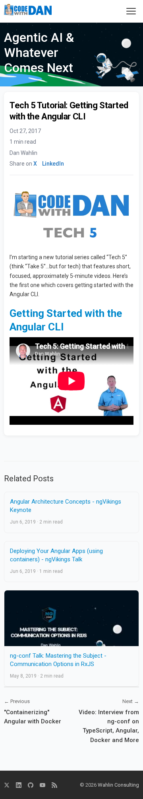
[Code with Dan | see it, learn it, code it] (28, 11)
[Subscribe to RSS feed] (54, 785)
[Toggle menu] (131, 11)
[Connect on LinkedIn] (18, 785)
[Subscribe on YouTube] (42, 785)
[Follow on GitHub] (30, 785)
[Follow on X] (7, 785)
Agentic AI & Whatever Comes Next (39, 52)
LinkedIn (53, 163)
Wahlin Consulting (118, 785)
